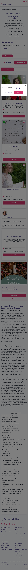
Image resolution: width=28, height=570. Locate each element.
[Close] (25, 85)
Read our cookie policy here (16, 89)
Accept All (18, 92)
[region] (14, 90)
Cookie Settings (8, 92)
